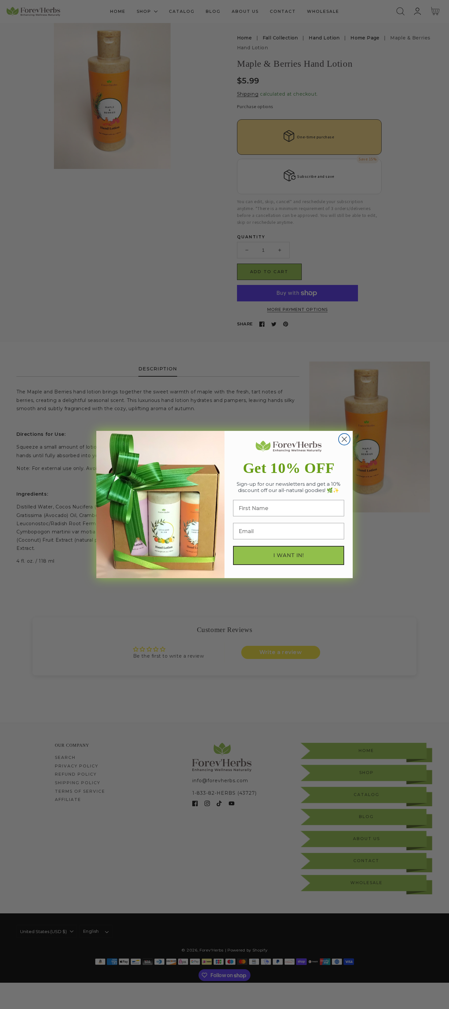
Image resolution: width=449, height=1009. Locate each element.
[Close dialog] (344, 439)
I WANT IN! (288, 555)
